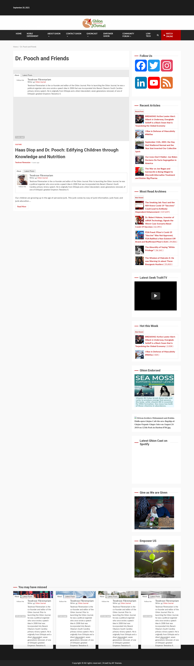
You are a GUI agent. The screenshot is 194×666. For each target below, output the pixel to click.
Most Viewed (139, 197)
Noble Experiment (32, 35)
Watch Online (169, 35)
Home (19, 34)
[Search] (158, 35)
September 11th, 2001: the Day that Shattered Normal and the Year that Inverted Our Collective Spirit (118, 605)
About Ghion (54, 34)
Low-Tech (148, 35)
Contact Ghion (73, 34)
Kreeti (105, 663)
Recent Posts (139, 111)
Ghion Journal (42, 178)
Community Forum (128, 35)
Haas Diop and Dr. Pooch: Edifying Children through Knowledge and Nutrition (71, 105)
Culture (18, 144)
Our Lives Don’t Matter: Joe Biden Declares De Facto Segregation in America (161, 605)
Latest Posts (29, 171)
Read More (21, 207)
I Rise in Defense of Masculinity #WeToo (76, 605)
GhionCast (92, 34)
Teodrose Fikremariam (23, 162)
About (19, 171)
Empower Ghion (108, 35)
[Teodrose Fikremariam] (22, 180)
